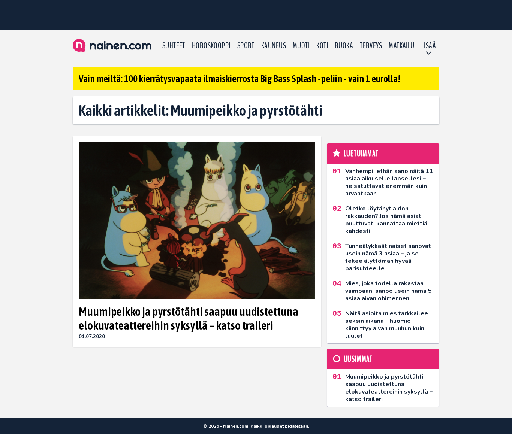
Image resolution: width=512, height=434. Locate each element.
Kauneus (273, 45)
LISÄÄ (428, 45)
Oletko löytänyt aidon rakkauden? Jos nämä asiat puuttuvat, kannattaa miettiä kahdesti (386, 219)
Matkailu (402, 45)
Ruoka (344, 45)
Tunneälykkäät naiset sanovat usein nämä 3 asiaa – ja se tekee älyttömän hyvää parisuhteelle (388, 257)
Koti (322, 45)
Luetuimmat (361, 153)
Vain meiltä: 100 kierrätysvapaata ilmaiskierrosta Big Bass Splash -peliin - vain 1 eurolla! (239, 78)
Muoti (301, 45)
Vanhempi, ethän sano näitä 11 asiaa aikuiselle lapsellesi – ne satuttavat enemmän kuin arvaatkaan (389, 182)
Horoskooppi (211, 45)
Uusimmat (358, 359)
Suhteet (173, 45)
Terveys (371, 45)
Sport (246, 45)
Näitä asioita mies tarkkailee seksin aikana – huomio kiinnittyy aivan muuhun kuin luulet (386, 324)
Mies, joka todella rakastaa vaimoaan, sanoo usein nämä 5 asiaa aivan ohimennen (388, 291)
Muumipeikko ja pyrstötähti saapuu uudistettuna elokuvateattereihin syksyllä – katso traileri (188, 318)
